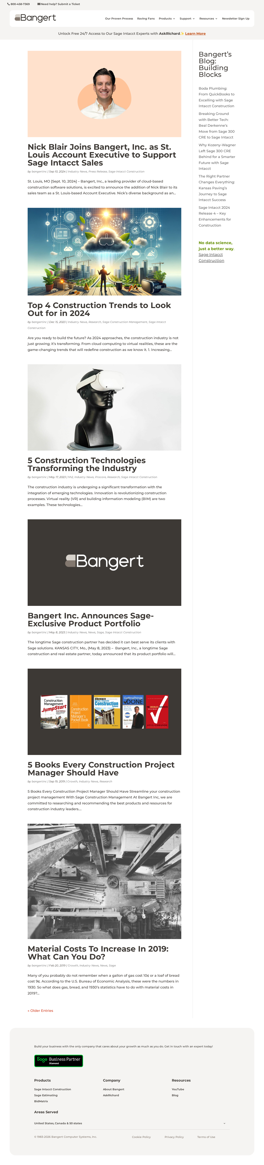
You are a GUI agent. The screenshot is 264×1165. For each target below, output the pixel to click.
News (91, 632)
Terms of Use (206, 1137)
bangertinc (39, 171)
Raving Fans (146, 18)
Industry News (77, 171)
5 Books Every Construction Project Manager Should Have (101, 768)
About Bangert (113, 1089)
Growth (72, 781)
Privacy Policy (174, 1137)
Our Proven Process (119, 18)
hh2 (70, 477)
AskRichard (111, 1095)
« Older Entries (40, 1011)
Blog (175, 1095)
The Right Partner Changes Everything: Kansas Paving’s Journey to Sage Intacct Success (217, 188)
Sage (100, 632)
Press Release (98, 171)
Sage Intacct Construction (126, 171)
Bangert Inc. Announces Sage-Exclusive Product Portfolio (91, 619)
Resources (206, 18)
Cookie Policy (141, 1137)
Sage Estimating (46, 1095)
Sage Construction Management (124, 322)
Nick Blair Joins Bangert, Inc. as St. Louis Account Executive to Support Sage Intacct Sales (102, 154)
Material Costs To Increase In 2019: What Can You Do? (98, 952)
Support (185, 18)
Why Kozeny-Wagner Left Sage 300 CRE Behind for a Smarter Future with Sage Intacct (217, 157)
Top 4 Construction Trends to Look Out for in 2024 (99, 309)
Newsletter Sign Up (236, 18)
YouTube (178, 1089)
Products (165, 18)
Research (95, 322)
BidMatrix (41, 1101)
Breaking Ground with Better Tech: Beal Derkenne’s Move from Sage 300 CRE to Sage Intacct (217, 125)
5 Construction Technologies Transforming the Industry (87, 464)
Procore (100, 477)
